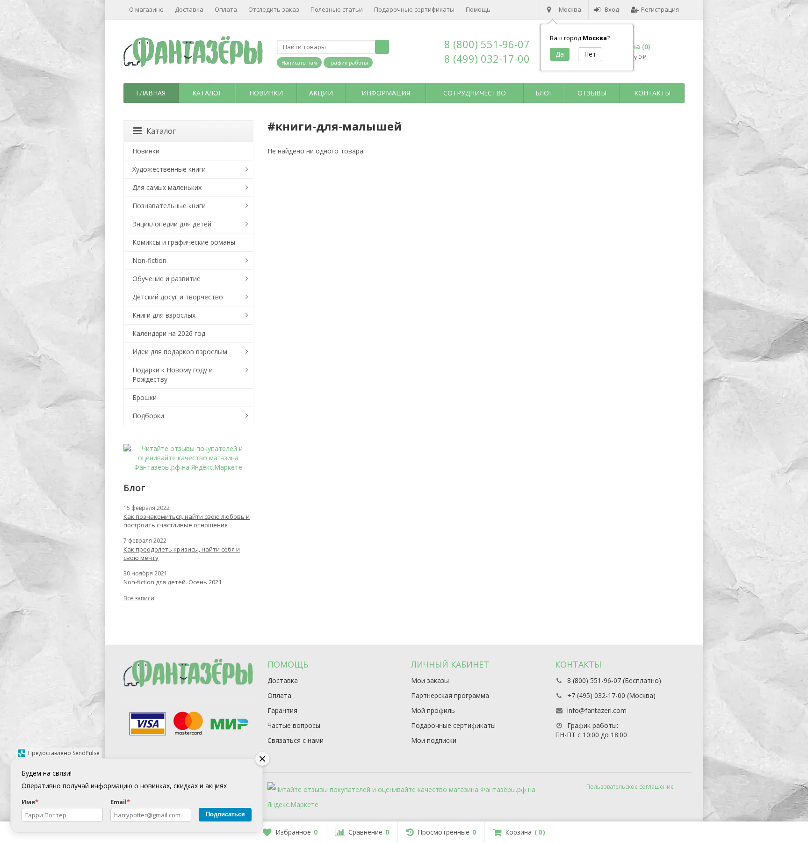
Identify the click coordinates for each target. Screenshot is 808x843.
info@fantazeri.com (597, 710)
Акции (321, 92)
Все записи (138, 598)
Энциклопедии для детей (171, 223)
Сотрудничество (474, 92)
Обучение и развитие (166, 278)
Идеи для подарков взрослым (179, 351)
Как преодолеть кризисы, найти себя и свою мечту (181, 553)
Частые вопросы (293, 725)
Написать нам (299, 62)
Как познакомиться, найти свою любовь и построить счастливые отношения (186, 520)
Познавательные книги (169, 205)
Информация (385, 92)
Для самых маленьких (167, 187)
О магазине (146, 9)
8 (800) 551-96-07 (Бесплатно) (614, 680)
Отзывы (591, 92)
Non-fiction (149, 260)
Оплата (226, 9)
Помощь (478, 9)
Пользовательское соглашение (630, 787)
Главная (151, 92)
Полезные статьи (336, 9)
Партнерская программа (450, 695)
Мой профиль (433, 710)
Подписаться (225, 814)
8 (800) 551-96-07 (487, 44)
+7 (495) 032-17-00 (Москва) (611, 695)
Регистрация (660, 9)
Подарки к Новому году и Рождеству (172, 374)
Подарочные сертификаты (414, 9)
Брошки (144, 397)
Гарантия (282, 710)
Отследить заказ (273, 9)
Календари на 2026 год (168, 333)
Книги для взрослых (163, 315)
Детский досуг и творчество (177, 296)
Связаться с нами (295, 740)
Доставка (189, 9)
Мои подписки (433, 740)
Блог (544, 92)
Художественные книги (169, 169)
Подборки (148, 415)
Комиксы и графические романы (183, 242)
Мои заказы (430, 680)
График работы (348, 62)
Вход (612, 9)
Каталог (207, 92)
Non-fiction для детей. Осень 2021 (172, 582)
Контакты (652, 92)
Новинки (266, 92)
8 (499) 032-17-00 (487, 58)
